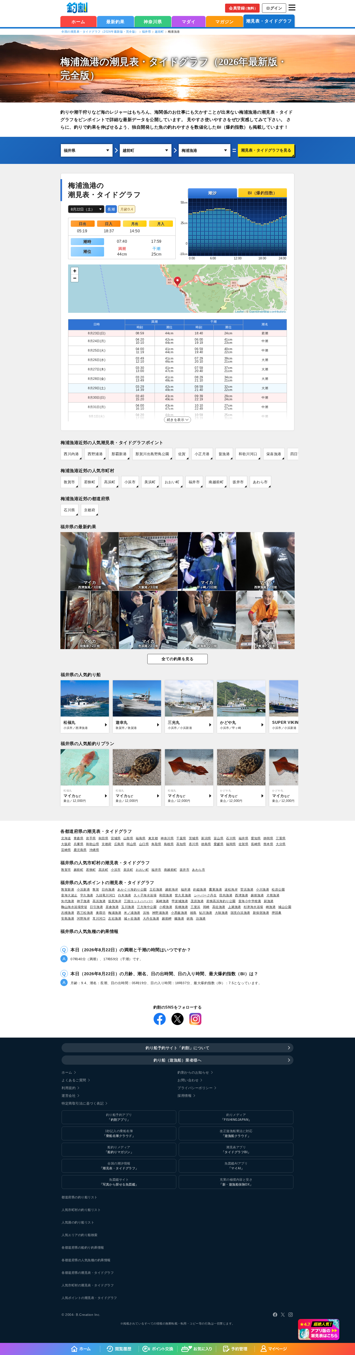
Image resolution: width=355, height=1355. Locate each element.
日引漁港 (96, 907)
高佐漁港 (218, 907)
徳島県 (206, 844)
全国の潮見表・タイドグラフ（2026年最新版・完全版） (99, 31)
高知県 (181, 844)
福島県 (141, 838)
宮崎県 (66, 850)
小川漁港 (262, 889)
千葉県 (181, 838)
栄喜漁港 (273, 454)
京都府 (89, 510)
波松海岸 (231, 889)
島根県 (169, 844)
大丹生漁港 (151, 918)
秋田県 (103, 838)
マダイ (189, 21)
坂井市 (238, 482)
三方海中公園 (146, 907)
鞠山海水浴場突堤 (74, 907)
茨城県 (194, 838)
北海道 (66, 838)
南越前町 (216, 482)
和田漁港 (165, 895)
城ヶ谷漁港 (132, 918)
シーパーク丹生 (205, 895)
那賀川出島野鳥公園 (152, 454)
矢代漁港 (67, 901)
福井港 (186, 889)
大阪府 (66, 844)
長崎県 (256, 844)
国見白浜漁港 (240, 913)
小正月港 (202, 454)
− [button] (75, 278)
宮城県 (116, 838)
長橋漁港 (181, 907)
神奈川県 (153, 21)
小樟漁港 (165, 907)
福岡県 (231, 844)
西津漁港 (241, 895)
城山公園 (284, 907)
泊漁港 (201, 918)
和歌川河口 (248, 454)
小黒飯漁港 (179, 913)
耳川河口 (99, 918)
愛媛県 (219, 844)
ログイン (274, 8)
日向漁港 (108, 889)
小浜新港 (83, 889)
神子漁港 (83, 901)
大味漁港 (221, 913)
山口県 (144, 844)
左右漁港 (114, 918)
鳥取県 (156, 844)
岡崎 (206, 907)
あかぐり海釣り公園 (132, 889)
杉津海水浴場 (253, 907)
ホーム (78, 21)
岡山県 (131, 844)
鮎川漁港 (205, 913)
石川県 (69, 510)
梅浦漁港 (114, 913)
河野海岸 (83, 918)
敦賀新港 (67, 889)
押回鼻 (277, 913)
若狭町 (89, 482)
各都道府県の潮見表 (76, 1272)
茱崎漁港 (162, 901)
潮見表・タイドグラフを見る (266, 150)
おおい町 (172, 482)
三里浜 (195, 907)
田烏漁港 (225, 895)
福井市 (194, 482)
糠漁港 (179, 918)
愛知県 (256, 838)
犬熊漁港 (272, 895)
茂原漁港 (197, 901)
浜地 (146, 913)
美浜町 (150, 482)
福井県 (146, 31)
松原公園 (278, 889)
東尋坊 (101, 913)
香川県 (194, 844)
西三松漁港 (85, 913)
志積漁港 (67, 913)
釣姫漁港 (199, 889)
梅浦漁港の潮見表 (99, 61)
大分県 (281, 844)
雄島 (193, 913)
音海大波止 (69, 895)
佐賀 (182, 454)
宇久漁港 (86, 895)
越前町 (159, 31)
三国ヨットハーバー (138, 901)
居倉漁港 (112, 907)
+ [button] (75, 271)
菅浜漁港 (246, 889)
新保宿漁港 (261, 913)
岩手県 (91, 838)
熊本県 (268, 844)
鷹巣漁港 (215, 889)
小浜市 (130, 482)
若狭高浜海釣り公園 (221, 901)
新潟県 (206, 838)
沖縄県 (94, 850)
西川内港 (71, 454)
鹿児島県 (80, 850)
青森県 (79, 838)
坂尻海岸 (114, 901)
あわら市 (260, 482)
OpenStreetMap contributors (267, 311)
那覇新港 (119, 454)
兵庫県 (79, 844)
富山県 (219, 838)
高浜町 (109, 482)
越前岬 (167, 918)
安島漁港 (67, 918)
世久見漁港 (183, 895)
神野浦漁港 (160, 913)
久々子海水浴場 (145, 895)
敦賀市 (69, 482)
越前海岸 (171, 889)
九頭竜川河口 (105, 895)
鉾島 (190, 918)
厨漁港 (269, 901)
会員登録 (243, 8)
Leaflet (239, 311)
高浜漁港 (99, 901)
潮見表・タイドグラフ (269, 21)
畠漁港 (224, 454)
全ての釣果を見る (177, 659)
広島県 (119, 844)
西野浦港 (95, 454)
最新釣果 (115, 21)
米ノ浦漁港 (132, 913)
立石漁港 (156, 889)
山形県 (128, 838)
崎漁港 (271, 907)
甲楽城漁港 (180, 901)
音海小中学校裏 (249, 901)
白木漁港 (124, 895)
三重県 (281, 838)
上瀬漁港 (234, 907)
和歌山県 (92, 844)
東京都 (153, 838)
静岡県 (268, 838)
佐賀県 (243, 844)
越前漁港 (257, 895)
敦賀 (95, 889)
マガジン (224, 21)
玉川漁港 (127, 907)
